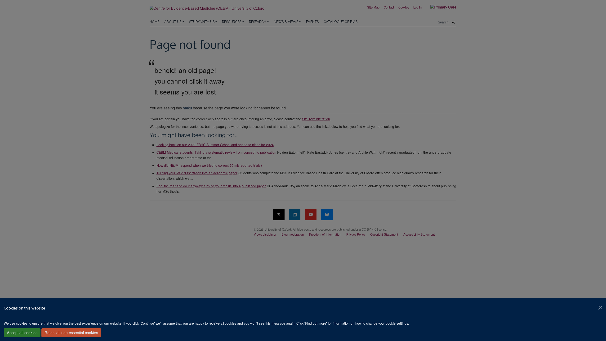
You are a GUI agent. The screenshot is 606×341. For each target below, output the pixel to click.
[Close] (600, 307)
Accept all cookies (22, 332)
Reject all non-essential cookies (71, 332)
